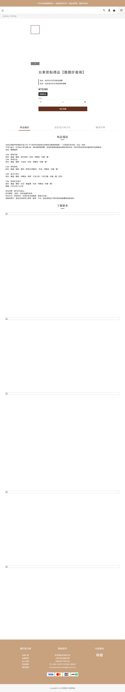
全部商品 (5, 16)
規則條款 (25, 667)
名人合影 (25, 661)
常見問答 (25, 664)
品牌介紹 (25, 655)
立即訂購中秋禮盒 (84, 6)
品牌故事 (25, 658)
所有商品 (13, 16)
